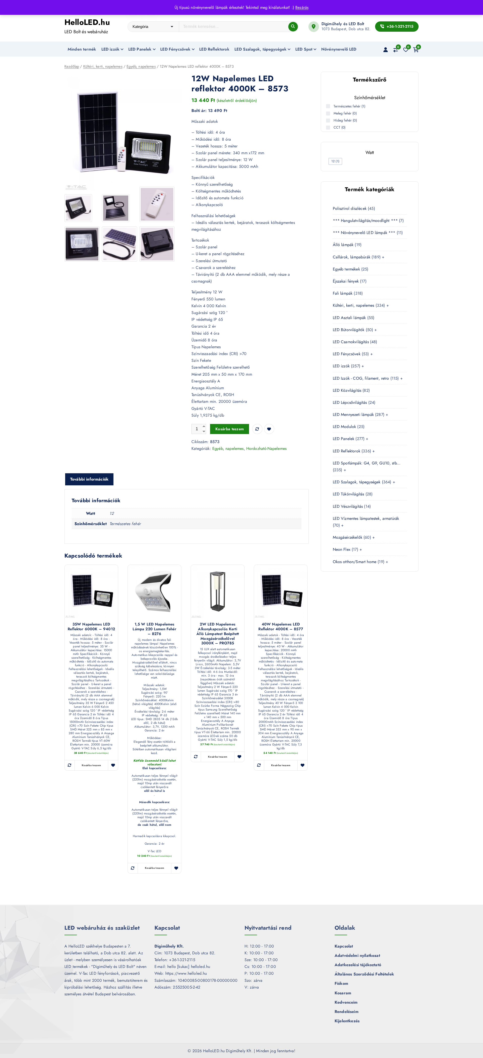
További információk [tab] (89, 479)
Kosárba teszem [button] (91, 765)
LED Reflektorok (214, 49)
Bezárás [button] (301, 7)
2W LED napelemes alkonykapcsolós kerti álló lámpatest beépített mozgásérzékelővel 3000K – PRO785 (217, 634)
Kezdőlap (71, 66)
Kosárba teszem (229, 429)
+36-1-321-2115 (399, 26)
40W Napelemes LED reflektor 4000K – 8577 (280, 627)
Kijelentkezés (347, 1021)
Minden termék (82, 49)
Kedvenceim (346, 1002)
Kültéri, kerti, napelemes (103, 66)
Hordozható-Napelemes (266, 448)
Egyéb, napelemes (141, 66)
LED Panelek (140, 49)
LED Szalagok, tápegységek (260, 49)
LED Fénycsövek (175, 49)
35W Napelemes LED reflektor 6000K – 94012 (91, 627)
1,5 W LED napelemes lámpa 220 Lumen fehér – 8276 (154, 629)
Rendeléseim (346, 1011)
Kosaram (343, 993)
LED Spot (303, 49)
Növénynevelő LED (338, 49)
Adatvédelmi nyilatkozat (357, 955)
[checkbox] (335, 161)
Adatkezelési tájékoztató (358, 965)
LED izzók (110, 49)
